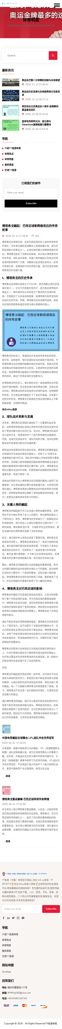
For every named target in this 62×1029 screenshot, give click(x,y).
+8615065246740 (17, 998)
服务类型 (9, 164)
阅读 (8, 776)
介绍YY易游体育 (13, 148)
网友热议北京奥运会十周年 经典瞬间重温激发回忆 (40, 108)
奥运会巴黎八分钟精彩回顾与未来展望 (41, 80)
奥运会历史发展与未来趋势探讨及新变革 (41, 93)
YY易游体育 (51, 1023)
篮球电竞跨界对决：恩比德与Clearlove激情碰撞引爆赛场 (36, 123)
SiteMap (6, 971)
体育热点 (9, 153)
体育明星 (9, 159)
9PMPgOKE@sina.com (19, 992)
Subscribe (31, 203)
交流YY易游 (10, 170)
